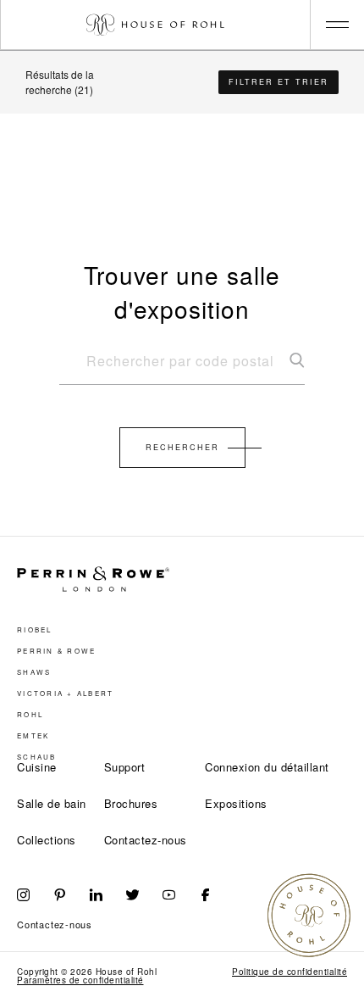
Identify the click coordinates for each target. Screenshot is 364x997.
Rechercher (182, 447)
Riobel (34, 630)
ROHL (30, 714)
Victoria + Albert (65, 693)
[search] (182, 368)
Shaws (34, 672)
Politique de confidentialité (289, 972)
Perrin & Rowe (56, 651)
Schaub (37, 757)
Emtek (33, 736)
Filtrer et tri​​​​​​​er (278, 81)
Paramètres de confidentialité (80, 980)
